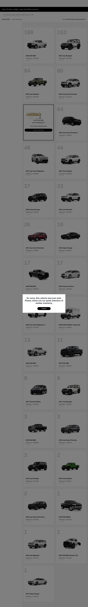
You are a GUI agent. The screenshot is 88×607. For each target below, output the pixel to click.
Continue (44, 308)
